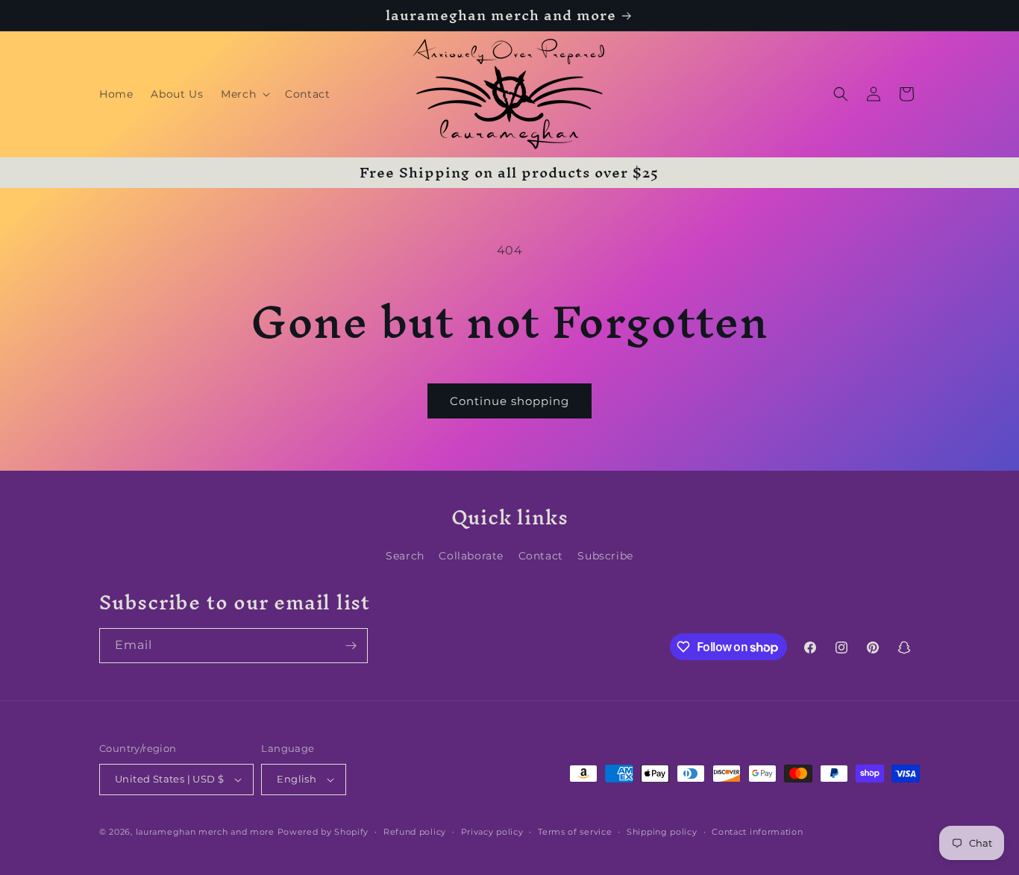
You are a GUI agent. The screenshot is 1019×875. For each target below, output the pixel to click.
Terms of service (575, 832)
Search (405, 555)
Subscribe (605, 555)
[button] (244, 94)
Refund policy (414, 832)
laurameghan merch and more (205, 832)
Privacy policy (492, 832)
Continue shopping (509, 401)
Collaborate (471, 555)
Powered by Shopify (323, 832)
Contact (540, 555)
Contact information (757, 832)
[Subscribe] (350, 645)
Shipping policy (662, 832)
